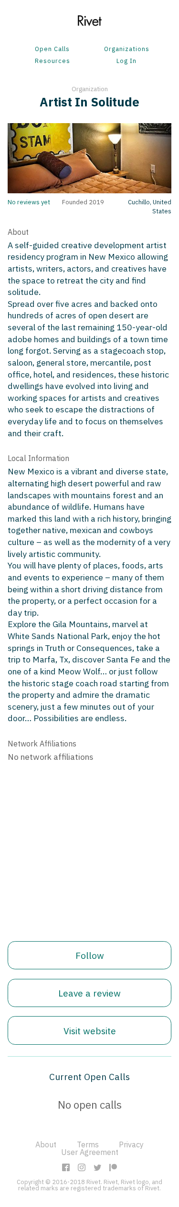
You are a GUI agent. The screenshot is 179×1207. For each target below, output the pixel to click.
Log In (126, 61)
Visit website (89, 1031)
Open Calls (52, 49)
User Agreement (89, 1152)
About (45, 1144)
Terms (88, 1144)
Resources (52, 61)
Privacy (131, 1144)
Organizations (126, 49)
